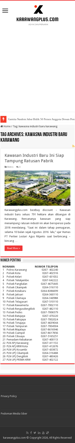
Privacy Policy (9, 396)
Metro (10, 167)
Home (7, 126)
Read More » (13, 248)
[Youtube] (43, 432)
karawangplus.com (14, 437)
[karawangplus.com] (37, 14)
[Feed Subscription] (73, 146)
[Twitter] (35, 432)
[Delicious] (47, 432)
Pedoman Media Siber (14, 413)
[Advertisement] (37, 67)
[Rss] (27, 432)
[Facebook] (31, 432)
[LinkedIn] (39, 432)
